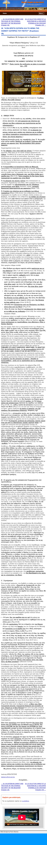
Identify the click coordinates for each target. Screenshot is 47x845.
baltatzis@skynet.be (8, 777)
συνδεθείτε (25, 801)
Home (5, 13)
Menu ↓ (41, 13)
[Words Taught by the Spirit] (23, 6)
